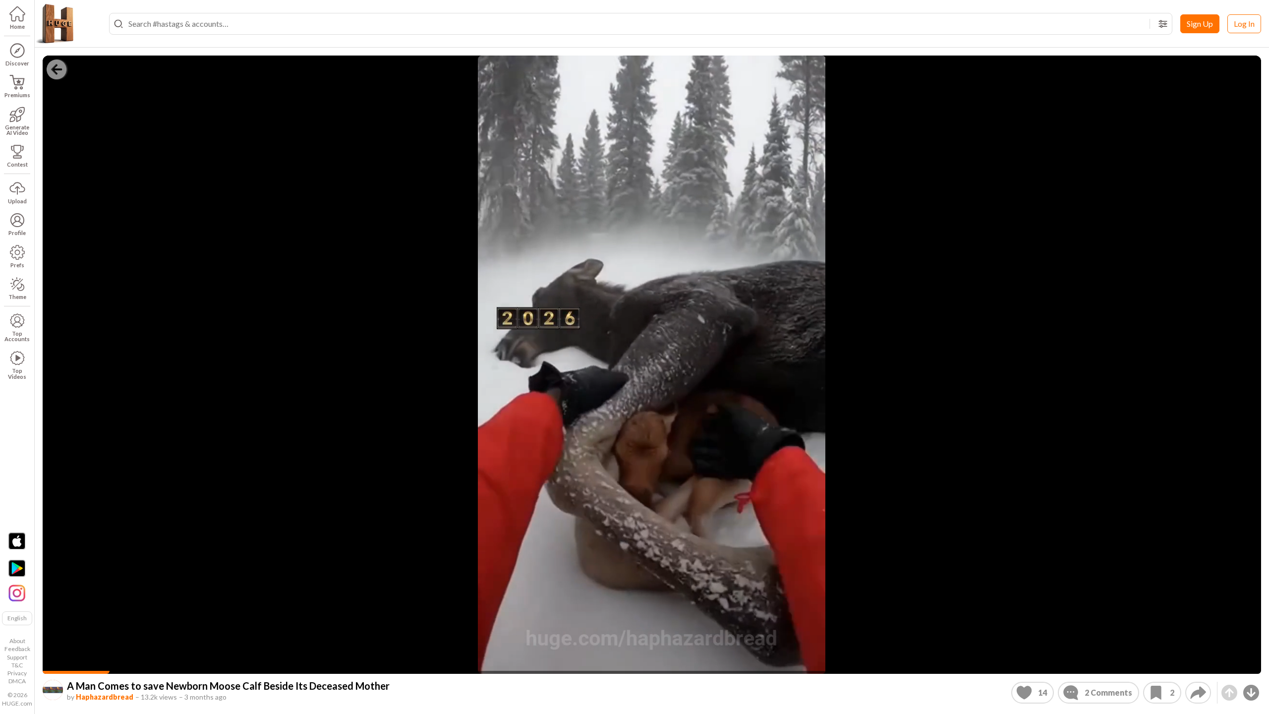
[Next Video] (1251, 693)
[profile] (53, 690)
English (17, 618)
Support (17, 657)
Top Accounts (17, 336)
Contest (17, 164)
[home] (54, 24)
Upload (17, 201)
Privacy (17, 673)
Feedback (17, 649)
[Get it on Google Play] (16, 568)
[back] (56, 69)
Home (17, 26)
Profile (17, 233)
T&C (17, 665)
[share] (1198, 693)
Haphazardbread (104, 697)
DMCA (17, 681)
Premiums (17, 95)
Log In (1244, 23)
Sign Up (1200, 23)
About (17, 641)
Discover (17, 63)
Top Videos (17, 373)
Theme (17, 297)
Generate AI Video (17, 130)
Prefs (17, 265)
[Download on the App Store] (16, 541)
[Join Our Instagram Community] (16, 592)
